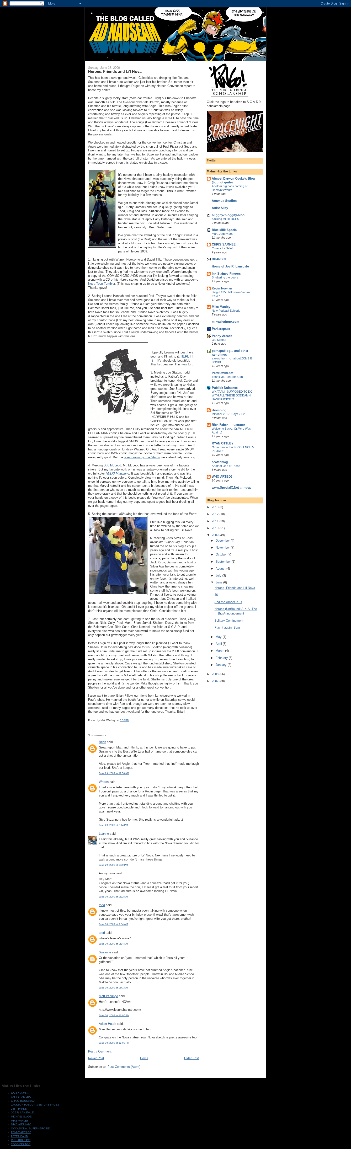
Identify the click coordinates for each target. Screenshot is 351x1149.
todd (102, 905)
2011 (215, 521)
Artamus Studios (224, 201)
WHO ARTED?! (223, 476)
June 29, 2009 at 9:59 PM (113, 865)
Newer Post (96, 1058)
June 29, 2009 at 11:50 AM (114, 773)
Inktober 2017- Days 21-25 (229, 414)
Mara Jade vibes (222, 233)
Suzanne (105, 952)
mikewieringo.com (225, 321)
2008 (215, 674)
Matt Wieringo (108, 996)
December (223, 540)
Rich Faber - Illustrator (228, 425)
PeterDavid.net (222, 373)
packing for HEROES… (227, 219)
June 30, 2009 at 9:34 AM (113, 924)
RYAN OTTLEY (223, 443)
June (219, 582)
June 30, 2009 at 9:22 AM (113, 896)
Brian (102, 742)
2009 (215, 535)
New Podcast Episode (226, 310)
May (219, 637)
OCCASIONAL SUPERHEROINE (30, 1128)
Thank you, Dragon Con (227, 377)
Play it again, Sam (227, 627)
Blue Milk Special (225, 230)
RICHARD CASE (21, 1140)
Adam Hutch (107, 1024)
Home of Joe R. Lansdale (230, 266)
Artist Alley (220, 208)
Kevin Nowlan (222, 288)
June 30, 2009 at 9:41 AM (113, 987)
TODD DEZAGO (21, 1144)
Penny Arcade (222, 336)
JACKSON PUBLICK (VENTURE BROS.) (35, 1104)
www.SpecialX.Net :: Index (231, 487)
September (224, 561)
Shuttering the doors (225, 277)
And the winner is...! (228, 602)
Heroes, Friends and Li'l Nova (234, 588)
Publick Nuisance (225, 388)
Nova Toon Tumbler (101, 283)
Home (144, 1058)
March (220, 650)
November (223, 547)
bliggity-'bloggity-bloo (228, 215)
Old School (219, 340)
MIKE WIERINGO (21, 1124)
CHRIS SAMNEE (224, 244)
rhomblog (219, 410)
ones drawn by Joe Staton (142, 457)
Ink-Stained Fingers (226, 273)
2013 (215, 507)
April (219, 644)
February (222, 658)
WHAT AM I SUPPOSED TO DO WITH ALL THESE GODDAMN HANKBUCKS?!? (232, 395)
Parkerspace (221, 329)
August (221, 568)
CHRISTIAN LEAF (21, 1096)
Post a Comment (100, 1051)
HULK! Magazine (117, 473)
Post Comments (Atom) (123, 1067)
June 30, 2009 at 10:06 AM (114, 1015)
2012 (215, 514)
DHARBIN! (219, 259)
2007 (215, 681)
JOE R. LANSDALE (22, 1112)
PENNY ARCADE (21, 1132)
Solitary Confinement (228, 620)
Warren (104, 782)
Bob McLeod (112, 465)
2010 (215, 528)
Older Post (191, 1058)
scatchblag (220, 462)
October (222, 554)
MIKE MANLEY (19, 1120)
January (222, 665)
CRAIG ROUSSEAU (23, 1100)
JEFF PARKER (19, 1108)
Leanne (104, 833)
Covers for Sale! (222, 248)
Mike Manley (221, 307)
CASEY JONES (20, 1092)
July (219, 575)
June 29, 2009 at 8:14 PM (113, 825)
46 (216, 595)
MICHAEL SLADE (21, 1116)
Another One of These (226, 466)
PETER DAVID (19, 1136)
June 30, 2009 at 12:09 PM (114, 1043)
